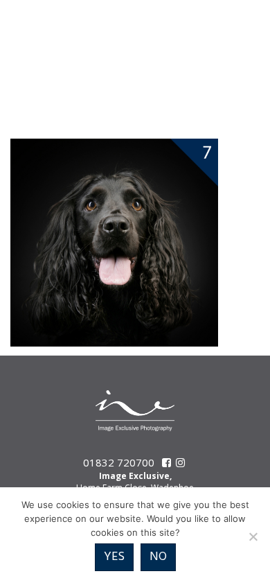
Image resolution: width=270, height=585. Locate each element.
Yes (114, 557)
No (158, 557)
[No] (253, 536)
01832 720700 (118, 462)
